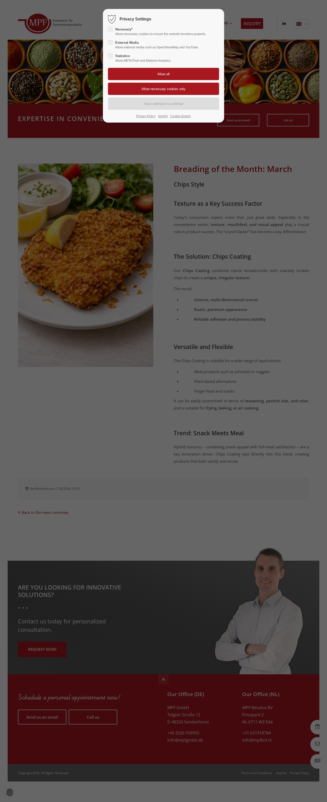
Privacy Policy (146, 116)
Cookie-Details (180, 116)
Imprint (163, 116)
